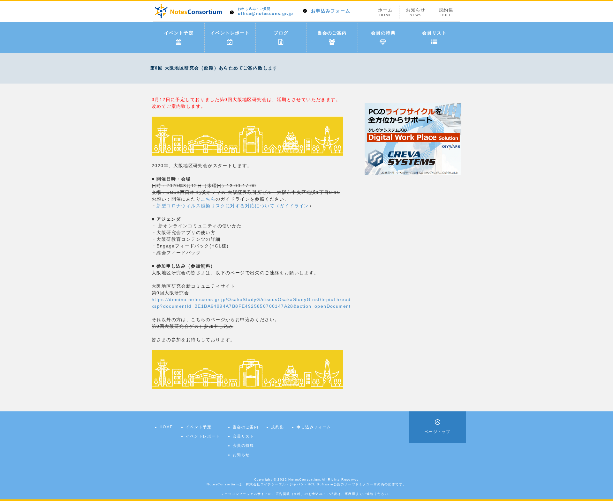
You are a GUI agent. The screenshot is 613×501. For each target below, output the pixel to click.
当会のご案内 (332, 32)
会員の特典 (383, 32)
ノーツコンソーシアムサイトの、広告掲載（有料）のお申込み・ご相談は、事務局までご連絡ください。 (306, 494)
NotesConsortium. (305, 479)
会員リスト (434, 32)
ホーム (385, 12)
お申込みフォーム (330, 10)
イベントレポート (230, 32)
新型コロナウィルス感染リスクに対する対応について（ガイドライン (232, 205)
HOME (166, 427)
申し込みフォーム (314, 427)
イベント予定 (178, 32)
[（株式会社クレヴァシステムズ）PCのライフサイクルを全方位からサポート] (413, 138)
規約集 (446, 12)
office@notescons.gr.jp (265, 11)
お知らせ (416, 12)
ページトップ (437, 432)
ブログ (281, 32)
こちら (208, 199)
